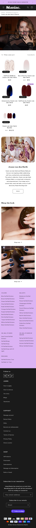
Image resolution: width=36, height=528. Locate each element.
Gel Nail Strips (5, 343)
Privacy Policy (7, 439)
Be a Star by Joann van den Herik (26, 76)
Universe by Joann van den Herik (10, 101)
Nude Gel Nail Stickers (7, 306)
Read (18, 191)
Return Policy (7, 419)
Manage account (8, 415)
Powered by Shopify (22, 524)
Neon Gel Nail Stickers (25, 318)
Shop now (17, 242)
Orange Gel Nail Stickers (8, 309)
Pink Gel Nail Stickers (7, 317)
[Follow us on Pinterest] (8, 375)
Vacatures (6, 401)
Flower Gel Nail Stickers (26, 301)
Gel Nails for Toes (6, 362)
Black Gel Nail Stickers (7, 325)
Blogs (5, 397)
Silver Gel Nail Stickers (25, 328)
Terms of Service (8, 435)
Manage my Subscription (10, 468)
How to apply (7, 385)
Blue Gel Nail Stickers (7, 296)
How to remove (8, 389)
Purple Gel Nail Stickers (8, 312)
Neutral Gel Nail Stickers (26, 320)
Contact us (6, 431)
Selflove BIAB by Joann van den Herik (9, 76)
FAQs (5, 423)
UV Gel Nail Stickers (7, 346)
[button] (3, 7)
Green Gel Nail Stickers (8, 301)
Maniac (14, 524)
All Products (7, 456)
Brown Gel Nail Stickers (8, 298)
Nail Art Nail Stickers (25, 315)
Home (3, 12)
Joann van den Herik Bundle (9, 127)
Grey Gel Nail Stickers (7, 304)
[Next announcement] (33, 2)
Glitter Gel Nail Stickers (26, 313)
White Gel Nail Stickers (8, 322)
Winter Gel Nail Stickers (26, 346)
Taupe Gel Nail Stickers (8, 319)
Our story (6, 393)
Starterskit (6, 460)
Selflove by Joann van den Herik (26, 101)
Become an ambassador (10, 427)
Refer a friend (7, 472)
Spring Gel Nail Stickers (26, 338)
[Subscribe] (30, 495)
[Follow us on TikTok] (11, 375)
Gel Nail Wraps (5, 341)
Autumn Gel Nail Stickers (26, 343)
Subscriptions (7, 464)
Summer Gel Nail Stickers (26, 340)
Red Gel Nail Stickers (7, 314)
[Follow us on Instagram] (5, 375)
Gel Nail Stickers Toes (7, 359)
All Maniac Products (12, 12)
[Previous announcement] (3, 2)
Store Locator (7, 442)
